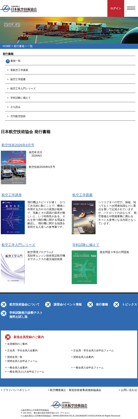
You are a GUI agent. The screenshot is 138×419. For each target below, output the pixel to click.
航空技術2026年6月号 (18, 145)
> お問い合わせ (128, 390)
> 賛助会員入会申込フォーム (21, 361)
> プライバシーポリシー (15, 390)
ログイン (115, 8)
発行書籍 (19, 46)
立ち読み (15, 107)
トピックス (129, 304)
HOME (7, 46)
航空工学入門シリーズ (23, 88)
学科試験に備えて (20, 97)
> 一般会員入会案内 (16, 367)
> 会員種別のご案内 (16, 343)
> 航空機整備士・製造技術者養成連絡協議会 (74, 390)
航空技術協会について (24, 304)
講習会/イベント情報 (68, 304)
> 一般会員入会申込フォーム (87, 367)
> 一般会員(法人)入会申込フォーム (24, 371)
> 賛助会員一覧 (13, 356)
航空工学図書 (18, 79)
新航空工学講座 (19, 70)
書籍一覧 (15, 60)
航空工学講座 (12, 195)
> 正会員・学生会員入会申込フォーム (92, 350)
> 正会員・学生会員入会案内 (21, 350)
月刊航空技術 (18, 116)
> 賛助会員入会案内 (82, 356)
